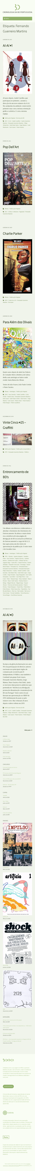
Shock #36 (5, 965)
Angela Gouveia (19, 558)
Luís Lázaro (13, 127)
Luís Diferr (12, 577)
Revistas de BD (20, 118)
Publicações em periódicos (23, 449)
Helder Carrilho (22, 570)
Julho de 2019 (6, 803)
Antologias (12, 391)
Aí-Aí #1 (7, 45)
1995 (6, 710)
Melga (4, 583)
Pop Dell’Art (11, 147)
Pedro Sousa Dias (15, 589)
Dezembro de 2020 (7, 747)
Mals (8, 579)
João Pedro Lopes (22, 573)
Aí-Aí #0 (8, 615)
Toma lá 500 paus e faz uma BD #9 (12, 779)
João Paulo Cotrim (15, 398)
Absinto (11, 556)
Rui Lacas (27, 591)
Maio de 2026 (6, 869)
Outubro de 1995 (8, 609)
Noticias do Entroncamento (15, 585)
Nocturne (10, 302)
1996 (6, 556)
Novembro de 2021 (7, 781)
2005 (6, 300)
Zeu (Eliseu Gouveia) (16, 595)
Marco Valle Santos (13, 581)
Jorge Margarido (20, 575)
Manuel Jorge (14, 579)
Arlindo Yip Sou (23, 560)
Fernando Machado (24, 568)
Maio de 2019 (6, 809)
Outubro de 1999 (7, 786)
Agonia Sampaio (18, 556)
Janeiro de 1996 (7, 758)
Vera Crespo (6, 593)
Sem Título (5, 801)
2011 (6, 211)
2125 (4, 1009)
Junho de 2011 (7, 141)
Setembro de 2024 (7, 1043)
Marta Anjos (18, 400)
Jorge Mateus (23, 125)
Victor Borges (6, 595)
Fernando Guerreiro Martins (15, 123)
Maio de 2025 (6, 1022)
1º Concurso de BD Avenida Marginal (12, 773)
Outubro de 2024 (7, 1035)
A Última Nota (6, 739)
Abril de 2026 (6, 797)
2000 (6, 394)
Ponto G (5, 807)
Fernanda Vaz (14, 566)
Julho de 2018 (6, 814)
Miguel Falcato (11, 583)
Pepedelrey (24, 589)
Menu (7, 18)
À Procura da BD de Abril (9, 1033)
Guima (15, 570)
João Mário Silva (12, 573)
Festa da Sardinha (7, 812)
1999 (6, 452)
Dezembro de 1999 (8, 416)
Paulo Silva (20, 587)
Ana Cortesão (12, 394)
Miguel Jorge (19, 583)
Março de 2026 (6, 918)
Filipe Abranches (7, 570)
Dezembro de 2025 (7, 1011)
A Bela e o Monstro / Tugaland (16, 211)
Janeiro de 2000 (7, 316)
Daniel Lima (10, 396)
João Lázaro (6, 398)
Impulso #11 (5, 867)
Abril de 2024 (6, 752)
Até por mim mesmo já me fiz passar (12, 1020)
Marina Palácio (23, 581)
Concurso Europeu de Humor (10, 767)
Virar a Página (6, 745)
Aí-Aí (9, 121)
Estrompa (23, 564)
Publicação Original (10, 118)
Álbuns (6, 208)
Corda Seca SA (12, 300)
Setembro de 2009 (7, 775)
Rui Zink (5, 716)
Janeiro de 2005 (7, 227)
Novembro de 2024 (7, 1029)
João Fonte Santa (14, 125)
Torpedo (5, 795)
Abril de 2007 (6, 769)
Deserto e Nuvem (7, 750)
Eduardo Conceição (14, 564)
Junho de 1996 (7, 465)
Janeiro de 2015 (7, 39)
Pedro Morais (6, 589)
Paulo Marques (12, 587)
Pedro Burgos (6, 402)
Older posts (27, 730)
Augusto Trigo (6, 562)
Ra (29, 589)
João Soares (24, 398)
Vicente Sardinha (15, 593)
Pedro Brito (27, 587)
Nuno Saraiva (20, 127)
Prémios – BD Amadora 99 (9, 784)
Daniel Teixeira (22, 562)
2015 (6, 121)
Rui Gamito (21, 591)
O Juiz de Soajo (6, 756)
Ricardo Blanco (7, 591)
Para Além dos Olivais (17, 322)
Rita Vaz (14, 591)
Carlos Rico (14, 562)
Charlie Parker (12, 233)
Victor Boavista (25, 593)
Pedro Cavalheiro (15, 402)
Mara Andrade (23, 579)
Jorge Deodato (11, 575)
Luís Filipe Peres (20, 577)
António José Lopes (13, 560)
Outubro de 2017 (7, 741)
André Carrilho (16, 121)
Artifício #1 (5, 916)
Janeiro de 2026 (7, 967)
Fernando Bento (23, 566)
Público (27, 452)
